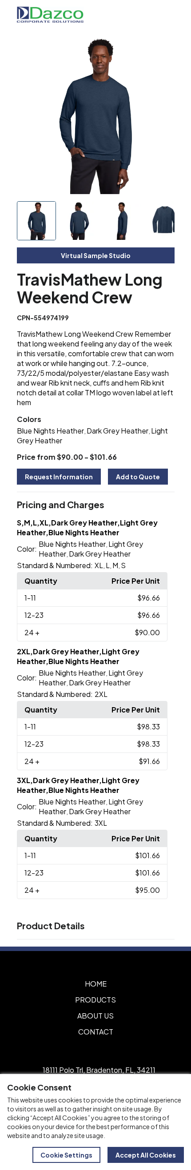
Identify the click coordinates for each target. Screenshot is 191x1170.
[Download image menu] (163, 48)
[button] (96, 505)
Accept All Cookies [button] (145, 1155)
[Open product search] (146, 14)
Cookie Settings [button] (66, 1155)
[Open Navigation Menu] (164, 14)
